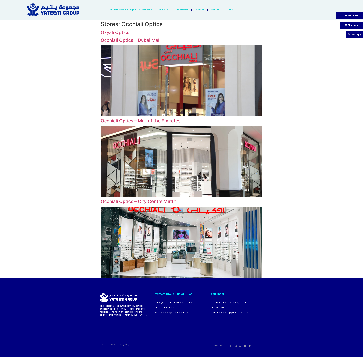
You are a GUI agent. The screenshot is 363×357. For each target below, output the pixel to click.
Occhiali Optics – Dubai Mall (130, 40)
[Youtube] (245, 346)
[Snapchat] (250, 346)
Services (199, 9)
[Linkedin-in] (240, 346)
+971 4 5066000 (166, 307)
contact (215, 9)
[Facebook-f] (230, 346)
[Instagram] (235, 346)
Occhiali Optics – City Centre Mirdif (138, 201)
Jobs (230, 9)
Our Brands (182, 9)
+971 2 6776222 (221, 307)
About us (164, 9)
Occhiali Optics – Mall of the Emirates (141, 121)
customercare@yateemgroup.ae (172, 312)
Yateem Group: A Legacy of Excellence (131, 9)
